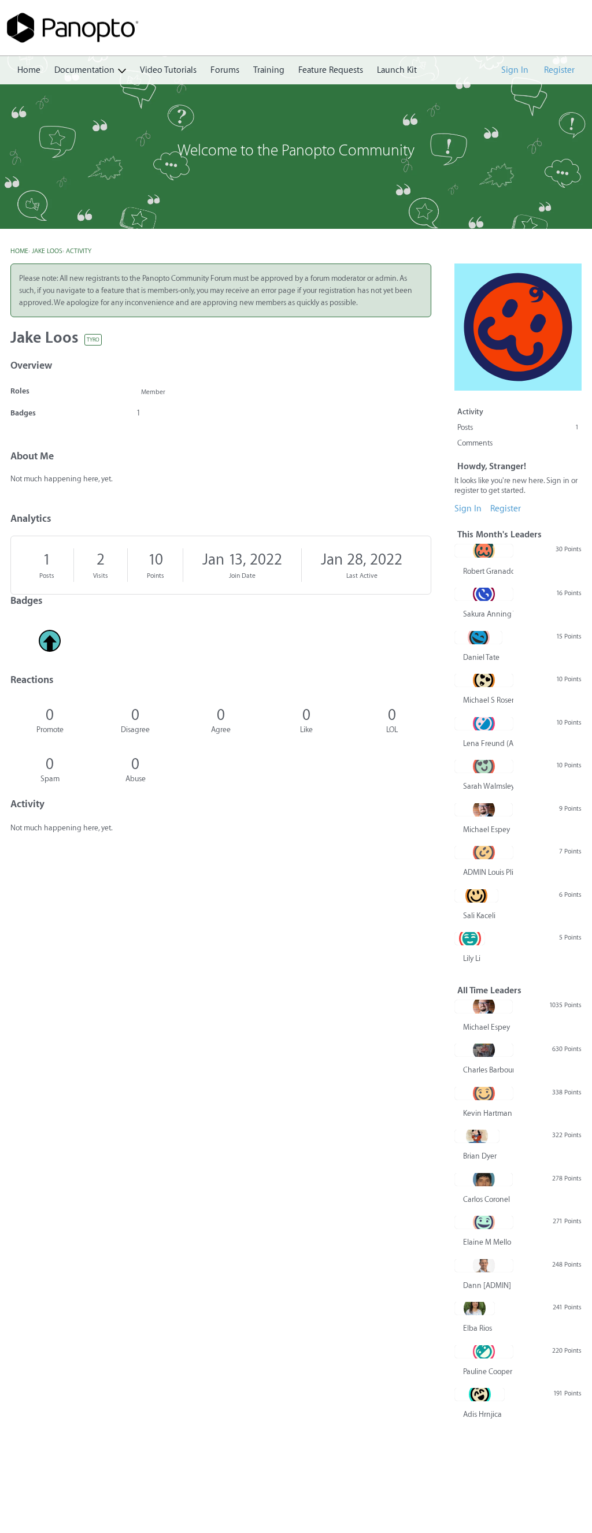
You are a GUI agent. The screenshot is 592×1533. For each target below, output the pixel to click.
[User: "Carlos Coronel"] (483, 1179)
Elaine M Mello (487, 1242)
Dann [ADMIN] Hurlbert (488, 1285)
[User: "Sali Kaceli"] (476, 896)
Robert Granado (488, 571)
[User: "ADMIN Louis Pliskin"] (483, 852)
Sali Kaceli (479, 915)
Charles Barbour (488, 1070)
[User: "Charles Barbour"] (483, 1050)
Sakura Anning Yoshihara (488, 614)
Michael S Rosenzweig (488, 700)
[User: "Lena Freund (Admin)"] (483, 723)
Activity (470, 411)
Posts (46, 576)
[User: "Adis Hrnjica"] (479, 1394)
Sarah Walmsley (488, 786)
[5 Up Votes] (49, 641)
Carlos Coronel (486, 1199)
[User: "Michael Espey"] (483, 809)
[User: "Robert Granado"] (483, 551)
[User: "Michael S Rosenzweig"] (483, 680)
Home (28, 70)
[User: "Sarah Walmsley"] (483, 766)
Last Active (362, 576)
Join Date (242, 576)
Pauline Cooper (487, 1371)
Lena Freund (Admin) (488, 743)
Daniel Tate (481, 657)
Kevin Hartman (487, 1113)
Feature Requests (330, 70)
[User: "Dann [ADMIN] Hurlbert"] (483, 1265)
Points (155, 576)
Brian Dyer (480, 1156)
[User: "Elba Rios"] (474, 1308)
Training (268, 70)
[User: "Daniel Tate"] (478, 637)
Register (559, 70)
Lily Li (471, 958)
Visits (100, 576)
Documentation (84, 70)
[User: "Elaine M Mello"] (483, 1222)
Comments (475, 443)
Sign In (514, 70)
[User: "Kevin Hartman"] (483, 1093)
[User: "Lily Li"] (469, 938)
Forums (224, 70)
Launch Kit (397, 70)
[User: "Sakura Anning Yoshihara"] (483, 594)
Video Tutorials (168, 70)
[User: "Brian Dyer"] (477, 1136)
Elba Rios (477, 1328)
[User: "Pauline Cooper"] (483, 1351)
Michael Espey (486, 829)
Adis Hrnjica (482, 1414)
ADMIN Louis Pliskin (488, 872)
